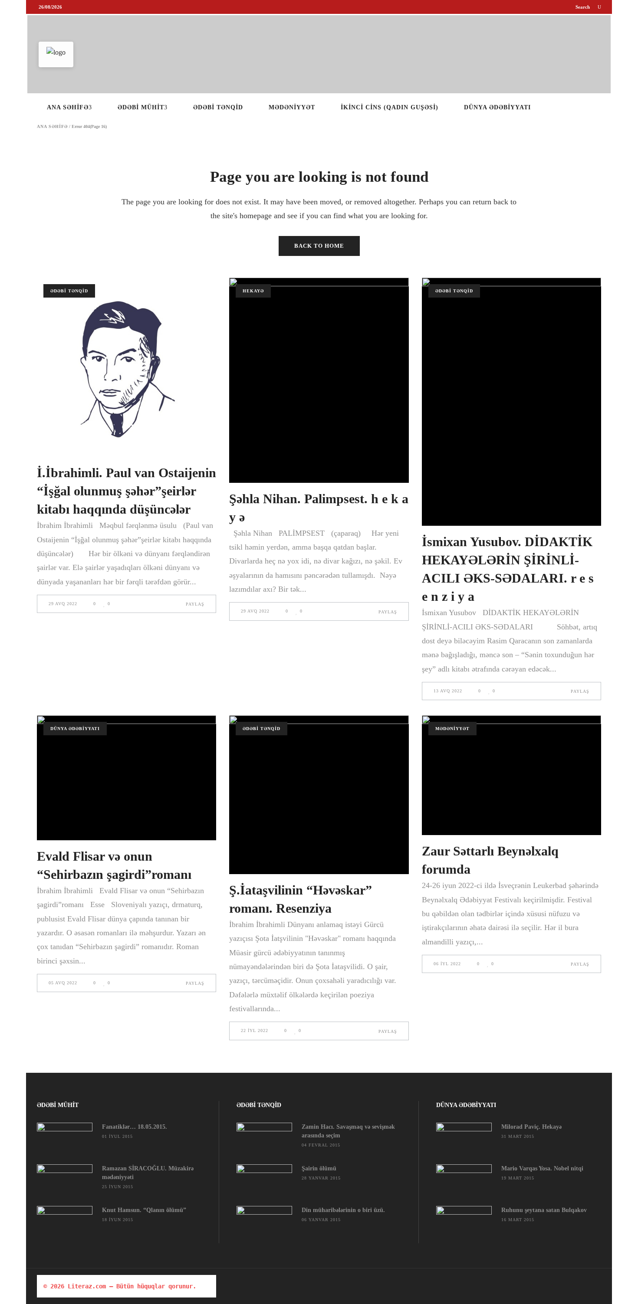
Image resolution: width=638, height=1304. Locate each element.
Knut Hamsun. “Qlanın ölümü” (144, 1210)
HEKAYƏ (253, 290)
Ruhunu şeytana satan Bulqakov (544, 1210)
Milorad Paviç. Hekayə (531, 1127)
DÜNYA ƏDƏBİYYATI (75, 728)
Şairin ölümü (319, 1168)
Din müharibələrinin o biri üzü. (343, 1210)
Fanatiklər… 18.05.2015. (134, 1127)
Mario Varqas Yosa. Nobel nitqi (542, 1168)
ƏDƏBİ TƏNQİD (69, 290)
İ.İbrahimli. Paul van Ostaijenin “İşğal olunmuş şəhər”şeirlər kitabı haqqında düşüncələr (126, 490)
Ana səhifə (52, 127)
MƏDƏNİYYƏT (452, 728)
